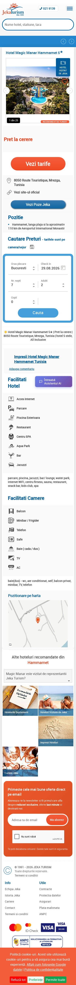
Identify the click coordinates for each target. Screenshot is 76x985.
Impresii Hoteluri (49, 742)
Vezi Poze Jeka (38, 204)
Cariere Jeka (11, 773)
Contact (10, 908)
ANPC (43, 914)
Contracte (45, 889)
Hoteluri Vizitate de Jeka (53, 712)
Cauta (38, 312)
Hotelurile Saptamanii (16, 712)
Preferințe (36, 979)
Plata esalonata (49, 908)
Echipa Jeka (12, 889)
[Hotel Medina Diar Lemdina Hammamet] (71, 41)
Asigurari (45, 901)
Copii (14, 297)
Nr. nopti (16, 280)
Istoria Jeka (12, 895)
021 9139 (49, 8)
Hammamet (38, 662)
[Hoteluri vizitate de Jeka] (55, 701)
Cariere (9, 901)
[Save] (32, 246)
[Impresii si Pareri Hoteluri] (55, 731)
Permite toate (55, 979)
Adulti (44, 280)
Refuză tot (18, 979)
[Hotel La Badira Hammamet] (63, 41)
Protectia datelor (50, 895)
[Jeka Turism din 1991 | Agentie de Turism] (13, 14)
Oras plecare (18, 264)
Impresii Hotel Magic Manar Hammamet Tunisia (36, 359)
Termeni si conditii (26, 875)
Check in (46, 264)
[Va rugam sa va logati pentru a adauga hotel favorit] (61, 82)
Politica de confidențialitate (43, 969)
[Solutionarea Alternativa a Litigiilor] (38, 947)
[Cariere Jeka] (20, 762)
